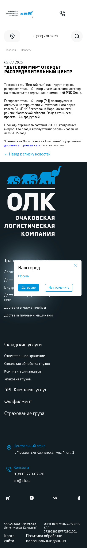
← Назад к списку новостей (27, 154)
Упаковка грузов (17, 379)
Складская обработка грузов (27, 364)
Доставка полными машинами (28, 315)
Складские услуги (23, 344)
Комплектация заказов (22, 371)
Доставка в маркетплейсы (25, 307)
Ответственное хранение (24, 356)
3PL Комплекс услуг (25, 389)
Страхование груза (24, 413)
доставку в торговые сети (22, 145)
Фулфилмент (18, 401)
